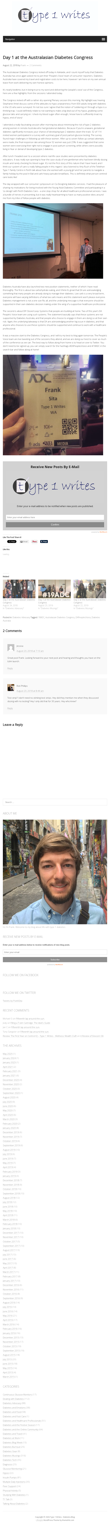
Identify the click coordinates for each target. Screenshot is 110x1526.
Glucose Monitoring (12, 1468)
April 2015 (8, 1372)
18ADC (41, 617)
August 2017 (9, 1250)
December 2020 (11, 1079)
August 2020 (9, 1097)
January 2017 (9, 1280)
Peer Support (9, 1486)
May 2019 (7, 1162)
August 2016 (9, 1302)
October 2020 (10, 1088)
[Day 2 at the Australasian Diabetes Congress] (90, 589)
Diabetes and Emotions (14, 1407)
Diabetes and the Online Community (20, 1429)
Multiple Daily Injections (14, 1481)
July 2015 (7, 1359)
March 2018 (9, 1219)
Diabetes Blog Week (12, 1442)
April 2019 (8, 1167)
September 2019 (11, 1145)
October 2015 (10, 1346)
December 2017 (11, 1232)
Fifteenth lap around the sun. (30, 1018)
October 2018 (10, 1189)
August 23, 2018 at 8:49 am (30, 690)
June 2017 (8, 1258)
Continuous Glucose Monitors (17, 1394)
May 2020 (7, 1110)
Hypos (6, 1473)
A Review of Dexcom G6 (92, 1035)
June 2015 (8, 1363)
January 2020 (9, 1127)
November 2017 (11, 1237)
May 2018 (7, 1210)
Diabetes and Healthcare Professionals (22, 1420)
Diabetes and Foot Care (14, 1416)
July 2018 (7, 1202)
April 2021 (8, 1066)
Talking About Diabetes (14, 1503)
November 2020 (11, 1084)
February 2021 (10, 1071)
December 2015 (11, 1337)
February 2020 (10, 1123)
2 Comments (36, 65)
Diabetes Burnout (11, 1446)
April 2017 (8, 1267)
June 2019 (8, 1158)
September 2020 (11, 1093)
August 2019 (9, 1149)
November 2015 (11, 1341)
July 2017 (7, 1254)
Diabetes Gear (10, 1451)
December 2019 (11, 1132)
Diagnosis (7, 1464)
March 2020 (9, 1119)
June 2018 (8, 1206)
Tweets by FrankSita (12, 1000)
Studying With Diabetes (14, 1494)
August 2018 (9, 1197)
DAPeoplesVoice (83, 617)
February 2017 (10, 1276)
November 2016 (11, 1289)
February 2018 (10, 1223)
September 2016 (11, 1298)
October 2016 (10, 1293)
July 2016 (7, 1306)
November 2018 (11, 1184)
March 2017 (9, 1271)
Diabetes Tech (10, 1459)
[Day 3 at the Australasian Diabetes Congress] (19, 589)
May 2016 (7, 1315)
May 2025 (7, 1053)
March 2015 (9, 1376)
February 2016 (10, 1328)
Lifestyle (39, 1520)
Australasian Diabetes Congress (60, 617)
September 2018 (11, 1193)
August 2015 (9, 1354)
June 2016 (8, 1311)
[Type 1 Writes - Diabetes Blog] (55, 28)
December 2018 (11, 1180)
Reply (10, 668)
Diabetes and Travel (12, 1433)
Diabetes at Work (11, 1438)
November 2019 (11, 1136)
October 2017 (10, 1241)
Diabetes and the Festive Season (19, 1425)
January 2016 (9, 1333)
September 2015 (11, 1350)
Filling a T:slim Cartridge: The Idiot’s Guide (30, 1022)
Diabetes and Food (12, 1411)
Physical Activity (10, 1490)
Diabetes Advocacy (21, 617)
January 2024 (9, 1058)
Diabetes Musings (11, 1455)
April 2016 (8, 1319)
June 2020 (8, 1106)
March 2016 (9, 1324)
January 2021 (9, 1075)
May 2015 (7, 1368)
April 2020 (8, 1114)
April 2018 (8, 1215)
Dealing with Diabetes (13, 1398)
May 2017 (7, 1263)
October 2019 (10, 1141)
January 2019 (9, 1175)
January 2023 (9, 1062)
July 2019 (7, 1154)
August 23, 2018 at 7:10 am (30, 650)
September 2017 (11, 1245)
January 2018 (9, 1228)
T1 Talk (6, 1499)
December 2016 (11, 1285)
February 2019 (10, 1171)
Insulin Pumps (10, 1477)
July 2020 (7, 1101)
